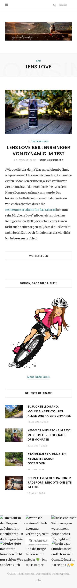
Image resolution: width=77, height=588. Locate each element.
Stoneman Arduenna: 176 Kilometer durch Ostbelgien (47, 459)
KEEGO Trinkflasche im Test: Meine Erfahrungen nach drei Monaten (49, 435)
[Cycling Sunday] (38, 31)
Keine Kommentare (51, 160)
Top (39, 580)
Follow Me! (40, 541)
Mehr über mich (38, 377)
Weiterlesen (38, 256)
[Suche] (54, 5)
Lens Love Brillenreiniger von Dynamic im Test (38, 150)
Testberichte (40, 141)
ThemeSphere (60, 573)
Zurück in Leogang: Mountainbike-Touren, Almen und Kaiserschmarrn (49, 411)
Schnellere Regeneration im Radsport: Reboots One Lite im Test (49, 482)
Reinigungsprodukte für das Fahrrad (30, 210)
